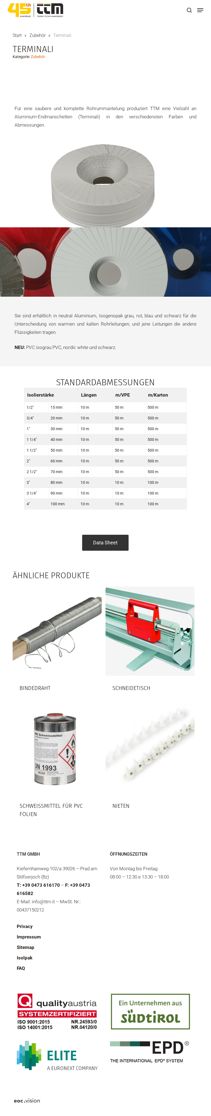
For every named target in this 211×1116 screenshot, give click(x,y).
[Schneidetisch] (150, 631)
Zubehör (37, 35)
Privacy (25, 926)
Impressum (29, 937)
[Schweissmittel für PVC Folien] (57, 748)
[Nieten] (150, 748)
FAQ (21, 968)
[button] (200, 10)
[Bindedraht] (57, 631)
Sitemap (25, 947)
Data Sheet (105, 542)
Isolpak (24, 958)
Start (17, 35)
